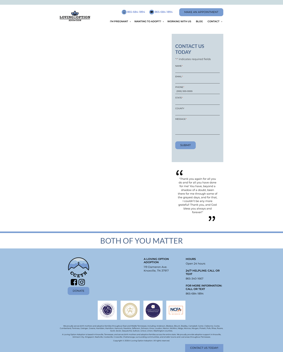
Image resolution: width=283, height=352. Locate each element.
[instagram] (82, 282)
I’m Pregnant (119, 21)
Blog (199, 21)
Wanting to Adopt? (147, 21)
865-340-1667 (194, 278)
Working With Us (179, 21)
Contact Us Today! (204, 347)
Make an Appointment (201, 12)
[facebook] (75, 282)
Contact (213, 21)
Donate (78, 290)
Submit (185, 145)
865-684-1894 (136, 12)
